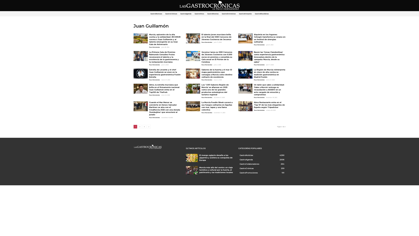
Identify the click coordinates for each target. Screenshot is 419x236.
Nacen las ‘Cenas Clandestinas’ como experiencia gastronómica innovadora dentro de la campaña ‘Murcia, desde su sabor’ (269, 57)
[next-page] (149, 126)
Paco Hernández (154, 47)
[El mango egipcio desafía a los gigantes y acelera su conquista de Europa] (192, 158)
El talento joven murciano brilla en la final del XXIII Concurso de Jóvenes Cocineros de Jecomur (216, 37)
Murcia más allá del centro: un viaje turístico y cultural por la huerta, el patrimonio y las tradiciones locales (216, 170)
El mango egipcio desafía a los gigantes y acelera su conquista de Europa (216, 157)
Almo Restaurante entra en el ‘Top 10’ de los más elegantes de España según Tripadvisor (269, 104)
